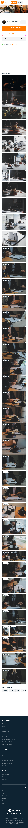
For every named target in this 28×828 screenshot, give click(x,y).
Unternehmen (5, 805)
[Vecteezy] (2, 2)
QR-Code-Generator (7, 818)
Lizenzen (4, 826)
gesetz (5, 764)
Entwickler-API (5, 810)
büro (18, 764)
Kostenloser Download (14, 28)
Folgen (23, 22)
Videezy (4, 803)
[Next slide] (22, 764)
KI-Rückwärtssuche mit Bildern (9, 813)
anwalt (11, 764)
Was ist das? (14, 44)
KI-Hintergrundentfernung (8, 815)
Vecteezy (4, 800)
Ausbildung (5, 808)
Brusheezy (4, 797)
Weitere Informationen (8, 47)
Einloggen (20, 2)
